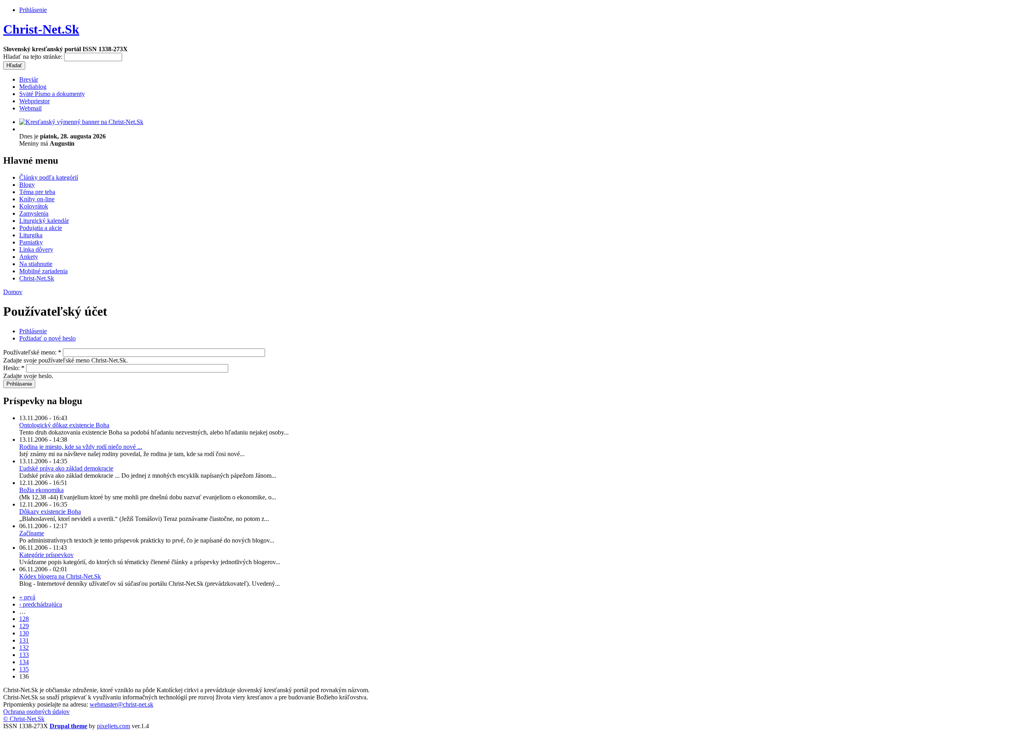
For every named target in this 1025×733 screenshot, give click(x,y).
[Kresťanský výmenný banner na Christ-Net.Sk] (81, 121)
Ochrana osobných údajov (36, 711)
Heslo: (13, 367)
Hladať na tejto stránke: (33, 56)
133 (24, 654)
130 (24, 633)
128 (24, 618)
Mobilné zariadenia (43, 271)
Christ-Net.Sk (41, 29)
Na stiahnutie (35, 263)
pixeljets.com (113, 726)
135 (24, 669)
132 (24, 647)
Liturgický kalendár (44, 220)
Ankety (28, 256)
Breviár (28, 79)
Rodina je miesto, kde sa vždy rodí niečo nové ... (80, 446)
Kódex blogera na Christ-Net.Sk (60, 576)
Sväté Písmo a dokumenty (52, 93)
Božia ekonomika (41, 490)
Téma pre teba (37, 191)
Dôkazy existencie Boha (50, 511)
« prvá (27, 597)
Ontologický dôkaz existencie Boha (64, 425)
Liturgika (30, 235)
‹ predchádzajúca (40, 604)
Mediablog (32, 86)
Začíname (31, 533)
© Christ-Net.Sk (23, 718)
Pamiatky (31, 242)
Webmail (30, 108)
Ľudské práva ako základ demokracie (66, 468)
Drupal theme (68, 726)
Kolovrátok (33, 206)
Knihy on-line (36, 199)
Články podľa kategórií (48, 177)
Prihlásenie (33, 9)
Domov (12, 291)
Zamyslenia (33, 213)
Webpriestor (34, 101)
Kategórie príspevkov (46, 554)
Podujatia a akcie (40, 227)
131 (24, 640)
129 (24, 626)
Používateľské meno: (32, 352)
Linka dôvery (36, 249)
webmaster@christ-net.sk (121, 704)
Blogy (27, 184)
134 (24, 662)
